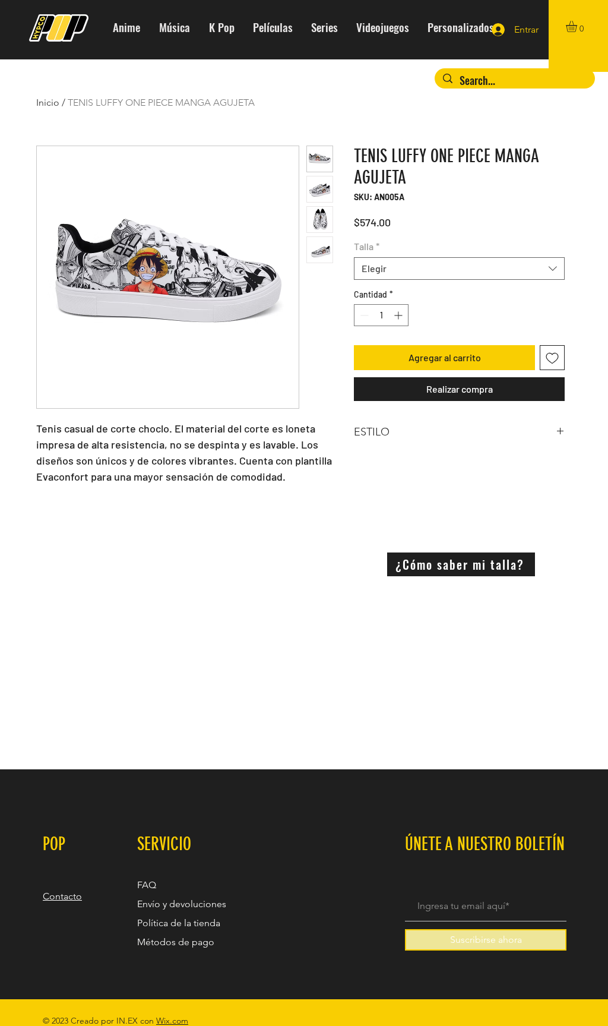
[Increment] (399, 315)
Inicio (47, 102)
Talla (366, 246)
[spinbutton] (381, 315)
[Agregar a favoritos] (552, 357)
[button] (578, 26)
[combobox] (459, 268)
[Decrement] (363, 315)
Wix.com (172, 1020)
